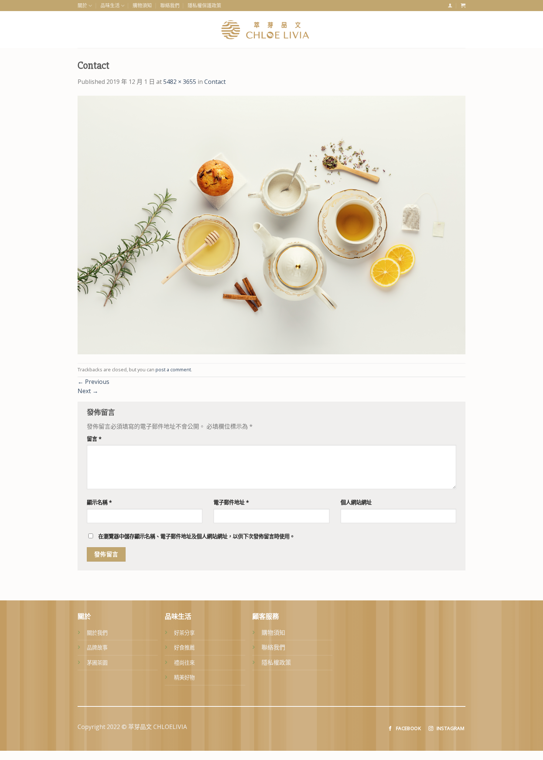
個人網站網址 (356, 502)
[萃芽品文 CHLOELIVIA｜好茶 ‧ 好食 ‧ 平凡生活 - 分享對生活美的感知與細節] (271, 29)
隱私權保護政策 (204, 5)
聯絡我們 (170, 5)
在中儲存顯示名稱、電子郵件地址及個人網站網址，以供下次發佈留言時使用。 (196, 536)
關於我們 (97, 632)
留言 (94, 438)
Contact (215, 82)
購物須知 (142, 5)
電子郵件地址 (231, 502)
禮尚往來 (184, 662)
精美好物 (184, 677)
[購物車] (463, 5)
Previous (93, 382)
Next (88, 391)
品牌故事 (97, 647)
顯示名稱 (99, 502)
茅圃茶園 (97, 662)
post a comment (173, 369)
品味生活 (110, 5)
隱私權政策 (276, 662)
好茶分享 (184, 632)
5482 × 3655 (179, 82)
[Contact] (271, 224)
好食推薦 (184, 647)
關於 (82, 5)
